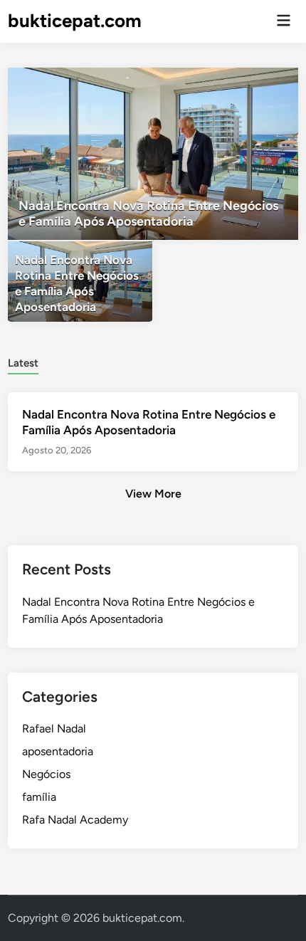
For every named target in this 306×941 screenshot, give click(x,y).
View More (153, 493)
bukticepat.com (75, 20)
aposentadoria (57, 751)
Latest (23, 363)
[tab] (23, 361)
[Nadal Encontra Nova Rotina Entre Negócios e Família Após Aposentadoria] (153, 154)
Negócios (46, 774)
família (39, 797)
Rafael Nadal (54, 728)
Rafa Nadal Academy (75, 819)
